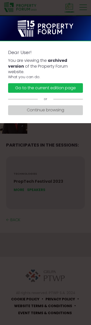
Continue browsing (45, 110)
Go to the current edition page (45, 88)
